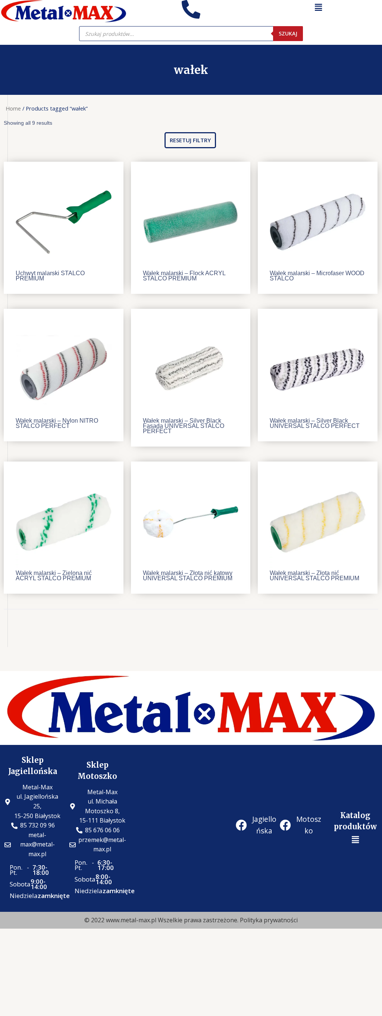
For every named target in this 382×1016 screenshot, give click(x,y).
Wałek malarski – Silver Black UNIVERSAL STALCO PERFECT (315, 423)
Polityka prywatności (269, 920)
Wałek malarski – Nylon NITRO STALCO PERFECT (57, 423)
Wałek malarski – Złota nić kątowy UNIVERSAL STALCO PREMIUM (187, 575)
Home (13, 108)
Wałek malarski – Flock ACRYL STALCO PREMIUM (184, 276)
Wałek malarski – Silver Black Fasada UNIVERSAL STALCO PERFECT (183, 425)
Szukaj (288, 33)
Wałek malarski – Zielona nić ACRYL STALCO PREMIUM (54, 575)
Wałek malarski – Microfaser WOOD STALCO (317, 276)
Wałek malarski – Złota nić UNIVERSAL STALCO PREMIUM (314, 575)
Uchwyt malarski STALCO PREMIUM (50, 276)
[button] (190, 140)
